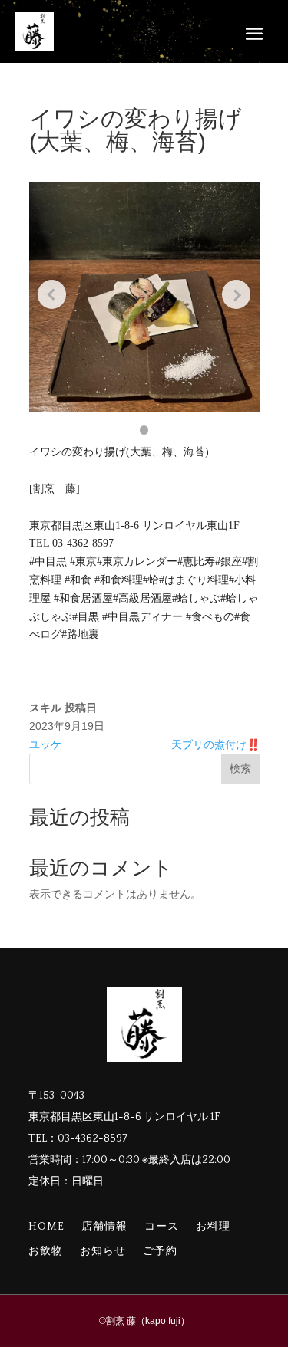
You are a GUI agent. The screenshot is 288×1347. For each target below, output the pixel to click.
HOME (46, 1227)
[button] (144, 429)
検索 (240, 768)
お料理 (213, 1227)
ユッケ (45, 744)
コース (161, 1227)
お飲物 (45, 1251)
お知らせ (103, 1251)
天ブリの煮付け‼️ (215, 744)
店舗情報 (104, 1227)
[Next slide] (236, 294)
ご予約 (160, 1251)
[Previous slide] (52, 294)
